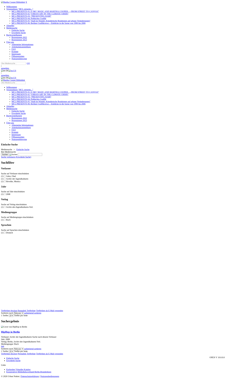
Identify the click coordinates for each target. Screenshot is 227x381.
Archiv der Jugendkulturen (17, 179)
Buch (8, 220)
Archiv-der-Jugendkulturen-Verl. (19, 207)
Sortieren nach (7, 313)
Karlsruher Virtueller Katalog (18, 369)
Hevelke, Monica (13, 181)
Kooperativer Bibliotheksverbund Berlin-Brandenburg (28, 372)
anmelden (5, 68)
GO (28, 63)
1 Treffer (4, 315)
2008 (8, 194)
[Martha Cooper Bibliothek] (13, 2)
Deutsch (9, 233)
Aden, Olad (11, 176)
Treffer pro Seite (21, 315)
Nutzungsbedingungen (49, 376)
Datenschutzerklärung (30, 376)
